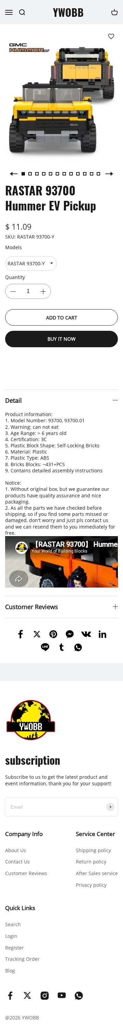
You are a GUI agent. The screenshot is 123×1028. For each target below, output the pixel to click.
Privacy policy (91, 885)
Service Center (95, 834)
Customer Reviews (26, 873)
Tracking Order (22, 959)
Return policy (91, 861)
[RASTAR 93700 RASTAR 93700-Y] (31, 263)
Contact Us (17, 861)
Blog (10, 970)
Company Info (24, 834)
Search (13, 924)
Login (11, 936)
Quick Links (20, 908)
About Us (15, 850)
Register (14, 947)
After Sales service (97, 873)
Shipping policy (93, 850)
